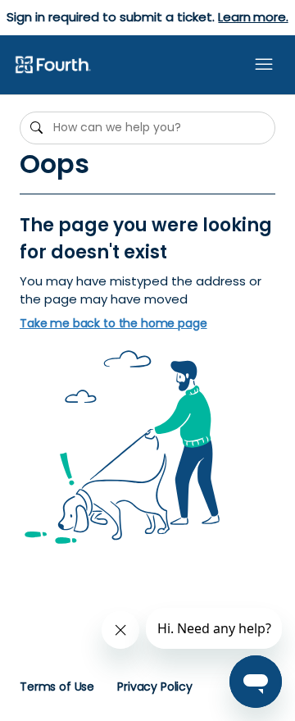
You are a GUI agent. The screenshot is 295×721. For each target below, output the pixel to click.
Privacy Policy (155, 686)
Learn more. (253, 16)
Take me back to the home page (113, 323)
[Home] (52, 65)
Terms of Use (57, 686)
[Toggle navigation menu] (264, 65)
